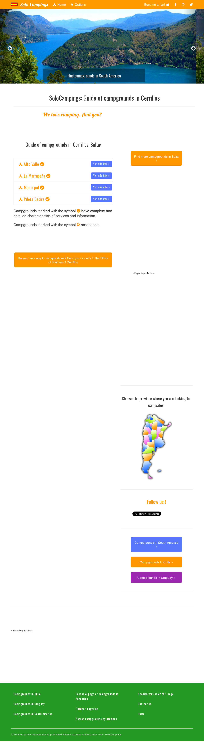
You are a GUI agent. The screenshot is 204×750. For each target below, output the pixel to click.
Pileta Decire (66, 199)
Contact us (145, 703)
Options (80, 4)
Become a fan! (155, 4)
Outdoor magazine (87, 708)
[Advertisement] (156, 222)
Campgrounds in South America (33, 713)
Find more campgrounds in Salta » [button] (156, 158)
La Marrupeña (66, 176)
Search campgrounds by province (96, 718)
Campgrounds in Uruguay (29, 703)
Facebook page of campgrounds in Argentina (97, 696)
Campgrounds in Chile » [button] (156, 562)
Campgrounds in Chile (27, 693)
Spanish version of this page (156, 693)
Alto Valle (66, 164)
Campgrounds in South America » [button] (156, 544)
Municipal (66, 187)
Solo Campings (34, 4)
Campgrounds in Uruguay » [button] (156, 577)
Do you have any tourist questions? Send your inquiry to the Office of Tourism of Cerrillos (63, 260)
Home (61, 4)
